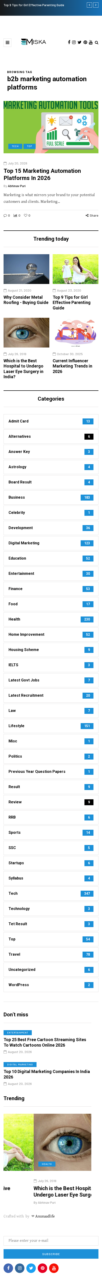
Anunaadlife (45, 1216)
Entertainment (17, 1032)
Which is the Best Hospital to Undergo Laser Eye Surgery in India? (23, 368)
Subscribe (51, 1254)
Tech (15, 146)
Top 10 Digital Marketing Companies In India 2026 (47, 1074)
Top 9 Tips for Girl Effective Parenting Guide (34, 5)
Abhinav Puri (17, 186)
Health (17, 1164)
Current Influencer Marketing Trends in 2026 (72, 366)
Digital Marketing (20, 1064)
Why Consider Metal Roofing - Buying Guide (26, 300)
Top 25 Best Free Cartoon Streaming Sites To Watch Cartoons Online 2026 (45, 1042)
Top (29, 146)
